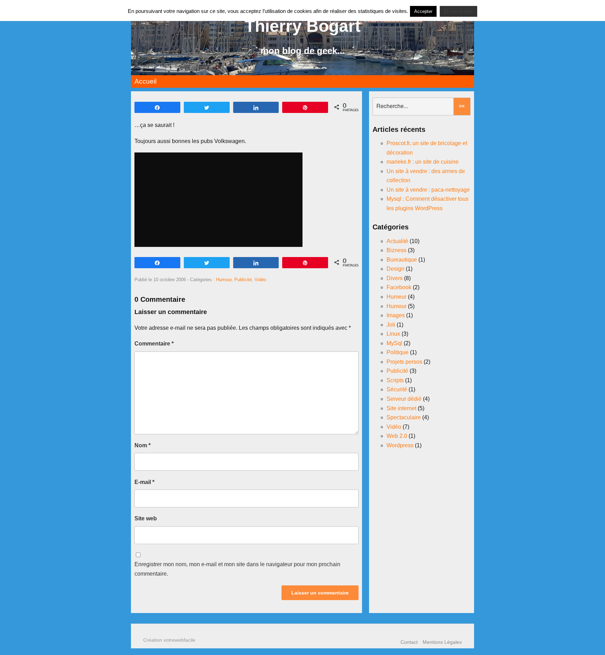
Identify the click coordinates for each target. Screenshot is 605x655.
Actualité (397, 241)
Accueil (145, 81)
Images (396, 315)
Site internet (401, 408)
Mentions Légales (442, 642)
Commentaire (154, 344)
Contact (409, 642)
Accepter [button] (423, 11)
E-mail (144, 482)
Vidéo (260, 279)
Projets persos (404, 362)
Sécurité (397, 389)
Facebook (399, 287)
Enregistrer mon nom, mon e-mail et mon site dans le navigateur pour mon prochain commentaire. (237, 569)
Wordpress (400, 445)
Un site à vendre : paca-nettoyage (428, 190)
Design (395, 269)
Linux (393, 334)
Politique (398, 352)
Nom (142, 445)
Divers (395, 278)
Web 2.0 (397, 436)
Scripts (395, 380)
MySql (394, 343)
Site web (145, 518)
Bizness (396, 250)
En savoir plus (458, 11)
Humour (223, 279)
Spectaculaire (404, 417)
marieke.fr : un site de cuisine (423, 162)
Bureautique (402, 260)
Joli (391, 325)
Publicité (243, 279)
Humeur (396, 297)
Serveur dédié (404, 399)
